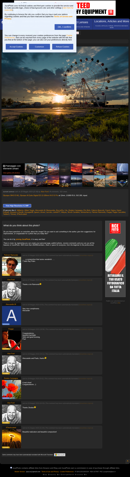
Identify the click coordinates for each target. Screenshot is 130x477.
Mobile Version (20, 472)
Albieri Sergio (29, 210)
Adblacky (20, 210)
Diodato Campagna (75, 210)
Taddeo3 (6, 214)
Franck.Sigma (110, 210)
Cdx (65, 210)
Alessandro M (40, 210)
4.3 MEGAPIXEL (67, 155)
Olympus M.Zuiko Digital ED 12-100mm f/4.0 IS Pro (39, 195)
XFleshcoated (22, 214)
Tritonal (13, 214)
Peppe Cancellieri (119, 212)
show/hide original (86, 255)
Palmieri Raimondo (98, 212)
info (119, 303)
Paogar (109, 212)
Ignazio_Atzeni (39, 212)
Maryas (64, 212)
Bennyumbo (50, 210)
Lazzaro (49, 212)
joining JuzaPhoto (23, 239)
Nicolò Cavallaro (74, 212)
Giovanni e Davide (16, 212)
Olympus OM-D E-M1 (11, 195)
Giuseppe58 (28, 212)
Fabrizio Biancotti (97, 210)
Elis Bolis (86, 210)
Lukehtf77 (56, 212)
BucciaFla (59, 210)
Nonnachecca (86, 212)
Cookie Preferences (67, 472)
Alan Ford (45, 192)
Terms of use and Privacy (50, 472)
